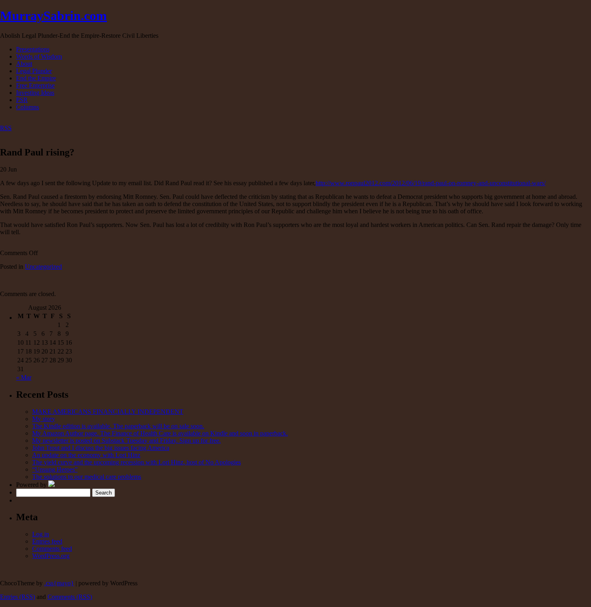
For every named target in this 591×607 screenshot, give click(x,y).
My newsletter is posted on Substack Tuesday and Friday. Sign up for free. (126, 440)
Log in (40, 534)
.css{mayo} (59, 583)
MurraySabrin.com (53, 15)
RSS (6, 128)
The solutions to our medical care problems (86, 476)
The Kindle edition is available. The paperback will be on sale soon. (118, 426)
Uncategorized (43, 266)
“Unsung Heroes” (55, 469)
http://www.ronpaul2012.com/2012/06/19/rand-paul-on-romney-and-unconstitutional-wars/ (431, 183)
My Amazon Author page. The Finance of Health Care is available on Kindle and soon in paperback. (160, 433)
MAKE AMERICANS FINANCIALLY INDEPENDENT (107, 411)
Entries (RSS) (17, 596)
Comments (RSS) (69, 596)
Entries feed (47, 541)
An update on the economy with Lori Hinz (86, 455)
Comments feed (52, 548)
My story (43, 418)
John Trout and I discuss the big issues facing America (100, 447)
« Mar (23, 377)
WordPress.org (51, 555)
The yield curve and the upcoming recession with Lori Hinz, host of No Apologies (136, 462)
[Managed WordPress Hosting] (51, 484)
